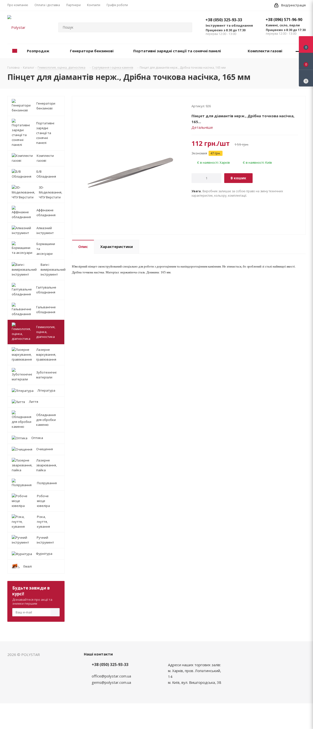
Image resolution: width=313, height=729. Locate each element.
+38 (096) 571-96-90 (284, 19)
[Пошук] (186, 27)
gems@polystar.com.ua (111, 682)
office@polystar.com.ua (111, 676)
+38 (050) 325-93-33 (223, 19)
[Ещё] (298, 51)
